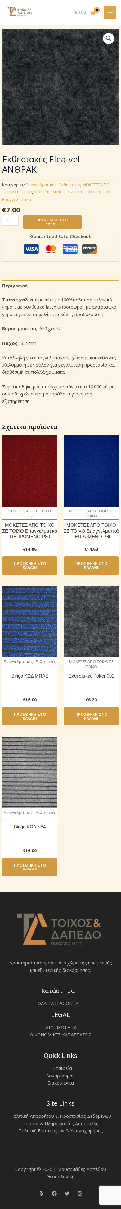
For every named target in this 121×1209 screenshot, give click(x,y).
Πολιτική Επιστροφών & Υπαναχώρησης (60, 1130)
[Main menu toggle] (110, 12)
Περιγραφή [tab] (15, 285)
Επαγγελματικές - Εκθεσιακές (53, 184)
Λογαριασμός (60, 1075)
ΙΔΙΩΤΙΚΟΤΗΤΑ (60, 1027)
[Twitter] (67, 1193)
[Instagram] (79, 1193)
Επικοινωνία (60, 1083)
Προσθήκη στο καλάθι (52, 222)
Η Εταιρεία (60, 1068)
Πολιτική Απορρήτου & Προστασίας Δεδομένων (60, 1116)
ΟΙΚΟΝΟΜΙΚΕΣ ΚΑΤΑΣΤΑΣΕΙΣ (61, 1034)
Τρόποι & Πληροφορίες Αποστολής (61, 1123)
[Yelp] (41, 1193)
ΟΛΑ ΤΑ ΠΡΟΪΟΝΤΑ (58, 1003)
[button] (108, 38)
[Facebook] (54, 1193)
